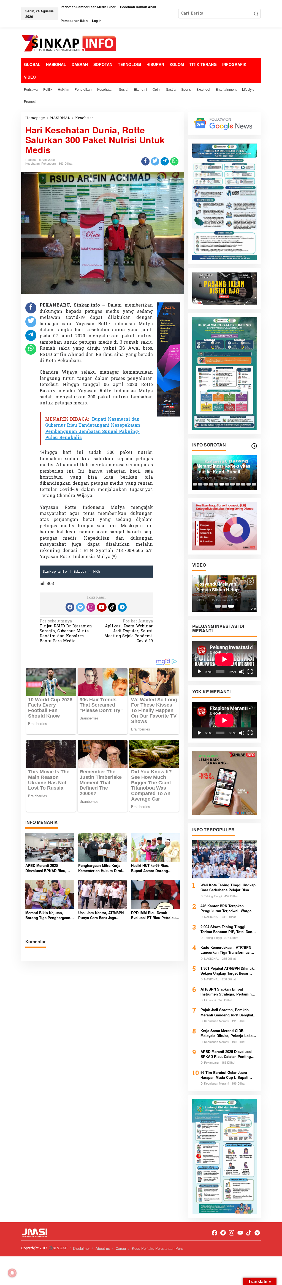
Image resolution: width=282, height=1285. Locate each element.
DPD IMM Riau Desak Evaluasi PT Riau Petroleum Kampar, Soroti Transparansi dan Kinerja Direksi (155, 915)
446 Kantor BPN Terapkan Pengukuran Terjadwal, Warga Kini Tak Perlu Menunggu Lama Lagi (227, 908)
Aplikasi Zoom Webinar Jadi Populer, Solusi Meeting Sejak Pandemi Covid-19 (128, 631)
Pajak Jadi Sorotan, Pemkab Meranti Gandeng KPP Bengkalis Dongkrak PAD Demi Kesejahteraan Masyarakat (228, 1012)
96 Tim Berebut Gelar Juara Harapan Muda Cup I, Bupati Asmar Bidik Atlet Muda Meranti (227, 1075)
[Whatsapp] (174, 161)
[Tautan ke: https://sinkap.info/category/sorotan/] (254, 446)
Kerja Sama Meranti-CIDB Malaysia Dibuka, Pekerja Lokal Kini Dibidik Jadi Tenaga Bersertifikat (227, 1033)
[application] (224, 659)
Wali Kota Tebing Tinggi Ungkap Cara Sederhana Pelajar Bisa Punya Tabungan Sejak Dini (228, 887)
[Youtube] (101, 607)
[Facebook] (70, 607)
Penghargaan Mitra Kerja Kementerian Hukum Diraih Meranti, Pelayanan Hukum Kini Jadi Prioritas (101, 868)
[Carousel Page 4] (211, 484)
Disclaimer (81, 1248)
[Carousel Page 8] (232, 484)
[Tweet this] (155, 161)
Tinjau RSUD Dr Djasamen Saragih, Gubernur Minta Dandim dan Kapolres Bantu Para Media (66, 631)
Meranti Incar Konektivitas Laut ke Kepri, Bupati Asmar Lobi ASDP (223, 469)
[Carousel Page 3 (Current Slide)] (231, 606)
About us (103, 1248)
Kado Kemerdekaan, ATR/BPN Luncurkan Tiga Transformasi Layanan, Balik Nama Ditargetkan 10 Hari (228, 950)
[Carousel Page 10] (243, 484)
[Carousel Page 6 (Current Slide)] (221, 484)
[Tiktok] (112, 607)
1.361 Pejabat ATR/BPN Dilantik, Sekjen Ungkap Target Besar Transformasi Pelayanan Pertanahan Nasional (227, 971)
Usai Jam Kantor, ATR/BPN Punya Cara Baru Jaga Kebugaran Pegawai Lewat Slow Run (101, 915)
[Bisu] (242, 671)
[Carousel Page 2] (200, 484)
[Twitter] (80, 607)
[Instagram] (90, 607)
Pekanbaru (48, 163)
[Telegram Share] (165, 161)
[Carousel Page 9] (238, 484)
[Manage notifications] (12, 1273)
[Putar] (199, 671)
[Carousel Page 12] (254, 484)
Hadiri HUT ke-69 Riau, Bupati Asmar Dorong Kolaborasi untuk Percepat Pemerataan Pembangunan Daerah (154, 868)
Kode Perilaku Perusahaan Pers (157, 1248)
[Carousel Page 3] (206, 484)
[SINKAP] (69, 44)
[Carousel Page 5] (216, 484)
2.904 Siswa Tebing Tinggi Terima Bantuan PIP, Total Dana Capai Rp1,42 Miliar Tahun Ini (227, 929)
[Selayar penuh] (250, 671)
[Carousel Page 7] (227, 484)
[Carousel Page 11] (248, 484)
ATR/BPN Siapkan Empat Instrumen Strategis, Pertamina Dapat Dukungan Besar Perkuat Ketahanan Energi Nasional (227, 992)
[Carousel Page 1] (195, 484)
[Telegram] (122, 607)
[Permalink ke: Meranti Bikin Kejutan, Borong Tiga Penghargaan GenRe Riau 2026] (49, 894)
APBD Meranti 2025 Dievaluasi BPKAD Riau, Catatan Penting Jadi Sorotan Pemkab (45, 868)
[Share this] (145, 161)
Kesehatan (32, 163)
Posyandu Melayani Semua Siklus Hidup (217, 587)
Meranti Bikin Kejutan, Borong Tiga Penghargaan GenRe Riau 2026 (47, 915)
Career (121, 1248)
